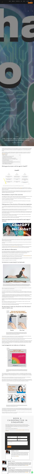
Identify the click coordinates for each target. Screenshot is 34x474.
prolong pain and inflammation (27, 255)
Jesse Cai (15, 142)
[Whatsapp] (32, 472)
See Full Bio (26, 465)
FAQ (21, 1)
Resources (17, 136)
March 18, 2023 (20, 142)
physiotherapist (3, 153)
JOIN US (30, 2)
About (24, 1)
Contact (27, 1)
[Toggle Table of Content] (19, 155)
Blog (31, 1)
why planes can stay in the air (14, 246)
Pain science (3, 338)
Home (10, 1)
